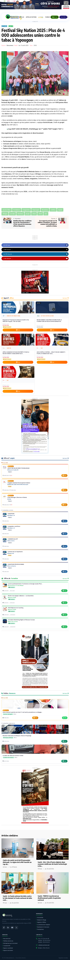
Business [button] (45, 210)
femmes (28, 146)
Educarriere (10, 45)
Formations (40, 929)
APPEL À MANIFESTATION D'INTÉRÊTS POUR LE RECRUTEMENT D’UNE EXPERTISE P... (16, 352)
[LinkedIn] (8, 927)
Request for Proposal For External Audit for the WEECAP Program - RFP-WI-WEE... (16, 320)
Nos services (6, 938)
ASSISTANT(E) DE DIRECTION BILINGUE (18, 468)
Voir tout (65, 298)
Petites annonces (8, 941)
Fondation (20, 171)
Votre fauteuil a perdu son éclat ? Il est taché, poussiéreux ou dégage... (22, 712)
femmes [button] (20, 214)
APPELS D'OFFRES (31, 17)
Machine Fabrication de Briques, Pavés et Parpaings (17, 735)
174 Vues (40, 868)
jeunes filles (63, 102)
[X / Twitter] (16, 927)
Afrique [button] (5, 214)
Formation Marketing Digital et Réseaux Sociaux (21, 619)
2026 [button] (34, 214)
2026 (25, 191)
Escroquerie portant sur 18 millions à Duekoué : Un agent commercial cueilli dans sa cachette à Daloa (47, 223)
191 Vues (5, 903)
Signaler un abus (63, 958)
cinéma (26, 178)
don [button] (46, 214)
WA (65, 717)
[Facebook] (3, 927)
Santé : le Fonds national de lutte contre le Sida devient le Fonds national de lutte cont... (17, 898)
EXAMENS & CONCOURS (61, 17)
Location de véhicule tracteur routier (13, 755)
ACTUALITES (14, 17)
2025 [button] (40, 214)
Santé (10, 26)
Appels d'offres (41, 922)
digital (3, 125)
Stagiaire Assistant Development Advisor (19, 483)
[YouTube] (12, 927)
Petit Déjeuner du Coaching (15, 607)
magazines (34, 178)
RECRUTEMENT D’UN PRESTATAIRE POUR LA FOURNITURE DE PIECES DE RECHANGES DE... (49, 320)
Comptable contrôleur (14, 526)
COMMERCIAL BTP (13, 539)
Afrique (38, 174)
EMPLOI (22, 17)
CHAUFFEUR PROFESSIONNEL (16, 564)
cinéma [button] (53, 210)
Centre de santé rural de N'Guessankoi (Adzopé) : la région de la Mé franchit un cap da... (17, 862)
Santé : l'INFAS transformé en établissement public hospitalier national (49, 898)
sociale (9, 116)
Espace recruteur (8, 950)
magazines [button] (26, 210)
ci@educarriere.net (43, 945)
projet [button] (28, 214)
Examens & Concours (43, 927)
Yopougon (5, 100)
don (6, 114)
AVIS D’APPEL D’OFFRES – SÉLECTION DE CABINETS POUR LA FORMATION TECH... (51, 352)
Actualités (40, 917)
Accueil (4, 26)
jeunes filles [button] (6, 210)
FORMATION (48, 17)
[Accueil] (7, 17)
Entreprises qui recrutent (10, 943)
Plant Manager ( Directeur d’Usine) (17, 497)
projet (62, 122)
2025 (16, 100)
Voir (19, 330)
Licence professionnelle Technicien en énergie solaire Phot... (25, 583)
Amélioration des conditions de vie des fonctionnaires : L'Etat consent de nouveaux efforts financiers (22, 223)
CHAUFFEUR (11, 513)
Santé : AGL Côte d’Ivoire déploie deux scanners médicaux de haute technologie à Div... (52, 864)
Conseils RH (6, 945)
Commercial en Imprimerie (15, 551)
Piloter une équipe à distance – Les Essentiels (21, 595)
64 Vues (5, 867)
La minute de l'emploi (43, 924)
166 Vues (40, 902)
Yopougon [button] (35, 210)
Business (8, 174)
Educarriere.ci (10, 958)
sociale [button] (12, 214)
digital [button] (60, 210)
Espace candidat (8, 948)
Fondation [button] (16, 210)
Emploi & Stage (41, 920)
